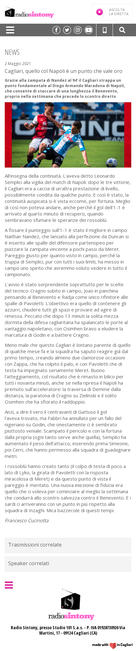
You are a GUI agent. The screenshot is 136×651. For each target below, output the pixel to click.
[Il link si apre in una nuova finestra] (56, 30)
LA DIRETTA (118, 11)
